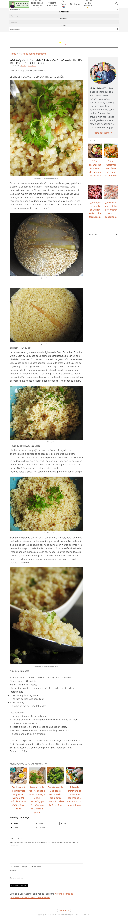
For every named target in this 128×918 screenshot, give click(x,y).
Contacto (75, 4)
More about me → (103, 132)
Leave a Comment (32, 66)
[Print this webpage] (2, 466)
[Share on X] (2, 456)
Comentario (14, 846)
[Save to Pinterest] (2, 461)
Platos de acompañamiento (32, 53)
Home (13, 53)
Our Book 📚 (63, 4)
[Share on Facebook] (2, 451)
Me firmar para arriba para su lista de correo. (25, 867)
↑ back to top (64, 910)
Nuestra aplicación (52, 4)
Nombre (13, 870)
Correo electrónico (16, 878)
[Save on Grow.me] (2, 471)
